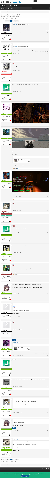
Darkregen (15, 386)
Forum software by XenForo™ (10, 470)
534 (10, 37)
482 (10, 258)
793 (10, 97)
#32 (47, 293)
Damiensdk (15, 316)
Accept (22, 476)
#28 (47, 210)
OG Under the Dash (16, 125)
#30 (47, 252)
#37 (47, 386)
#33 (47, 316)
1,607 (10, 412)
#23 (47, 70)
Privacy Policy (47, 470)
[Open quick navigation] (48, 12)
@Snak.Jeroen (17, 342)
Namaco (14, 196)
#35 (47, 355)
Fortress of (10, 2)
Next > (17, 21)
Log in (35, 0)
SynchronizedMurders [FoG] (18, 452)
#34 (47, 329)
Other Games (8, 16)
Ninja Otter (15, 412)
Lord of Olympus (16, 355)
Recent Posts (10, 8)
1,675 (10, 185)
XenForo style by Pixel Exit (25, 470)
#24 (47, 91)
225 (10, 141)
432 (10, 118)
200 (10, 352)
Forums (9, 5)
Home (3, 5)
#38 (47, 412)
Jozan (14, 293)
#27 (47, 196)
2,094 (10, 77)
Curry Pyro (15, 32)
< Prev (6, 21)
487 (10, 453)
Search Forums (4, 8)
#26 (47, 165)
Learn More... (26, 476)
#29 (47, 232)
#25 (47, 125)
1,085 (10, 218)
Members (16, 5)
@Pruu (15, 24)
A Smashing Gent (16, 165)
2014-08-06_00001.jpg (21, 159)
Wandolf (14, 252)
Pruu (13, 53)
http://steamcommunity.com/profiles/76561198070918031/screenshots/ (29, 245)
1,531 (10, 297)
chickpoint (15, 210)
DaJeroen (17, 16)
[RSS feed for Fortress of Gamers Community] (49, 469)
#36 (47, 366)
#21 (47, 32)
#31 (47, 271)
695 (10, 316)
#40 (47, 452)
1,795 (10, 392)
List (17, 168)
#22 (47, 53)
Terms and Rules (41, 470)
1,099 (10, 277)
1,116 (10, 56)
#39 (47, 430)
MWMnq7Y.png (20, 347)
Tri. (13, 271)
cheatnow (14, 70)
